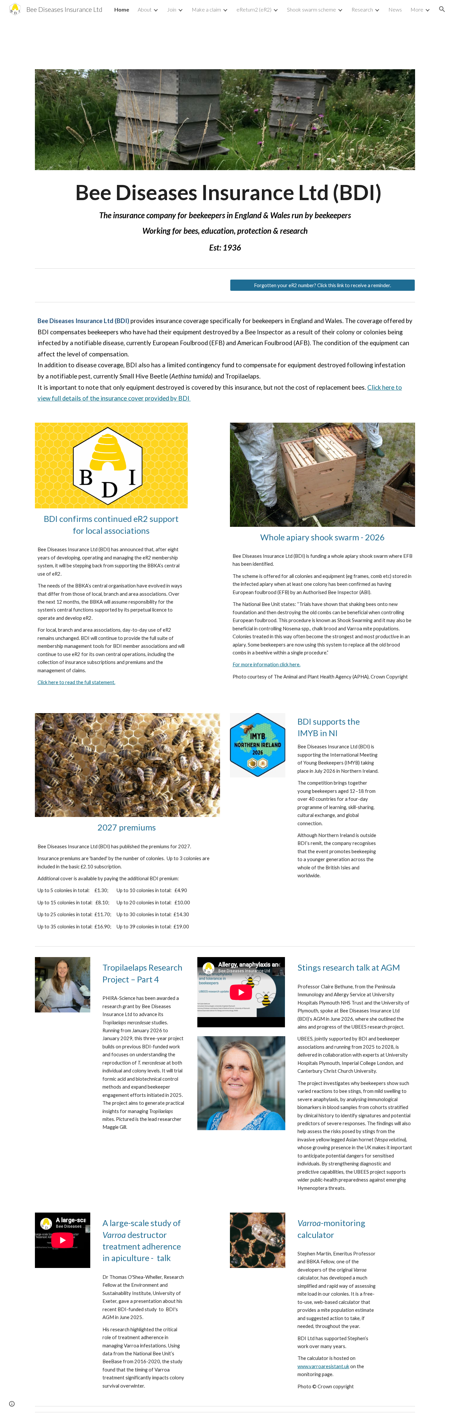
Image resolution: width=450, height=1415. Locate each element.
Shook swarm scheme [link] (311, 9)
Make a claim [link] (206, 9)
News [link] (395, 9)
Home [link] (121, 9)
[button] (442, 9)
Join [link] (171, 9)
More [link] (416, 9)
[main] (225, 213)
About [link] (145, 9)
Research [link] (362, 9)
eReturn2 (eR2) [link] (254, 9)
